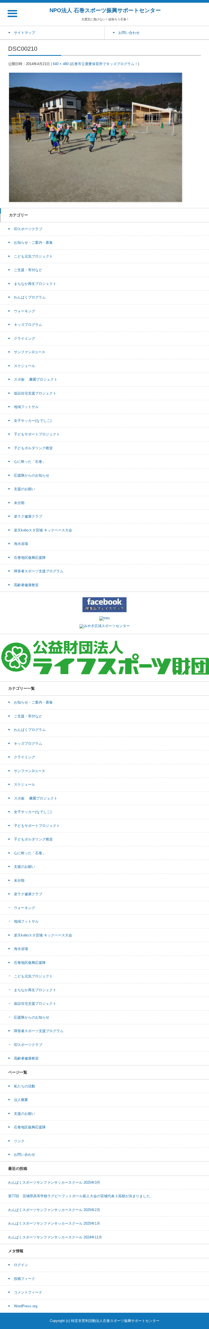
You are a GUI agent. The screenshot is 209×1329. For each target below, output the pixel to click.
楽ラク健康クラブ (28, 516)
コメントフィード (28, 1292)
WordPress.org (25, 1306)
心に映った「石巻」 (30, 462)
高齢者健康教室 (26, 585)
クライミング (24, 338)
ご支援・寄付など (28, 270)
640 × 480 (61, 64)
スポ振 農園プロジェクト (35, 379)
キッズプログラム (28, 325)
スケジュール (24, 366)
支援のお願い (24, 489)
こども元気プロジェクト (33, 256)
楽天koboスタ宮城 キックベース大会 (43, 530)
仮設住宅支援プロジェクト (35, 393)
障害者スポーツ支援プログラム (38, 571)
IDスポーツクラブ (28, 229)
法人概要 (21, 1100)
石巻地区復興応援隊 (30, 558)
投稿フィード (24, 1279)
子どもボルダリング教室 (33, 448)
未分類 (19, 503)
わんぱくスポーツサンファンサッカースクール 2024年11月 (55, 1237)
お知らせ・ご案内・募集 (33, 242)
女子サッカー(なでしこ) (32, 421)
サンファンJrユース (29, 352)
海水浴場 (21, 544)
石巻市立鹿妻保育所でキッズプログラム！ (104, 64)
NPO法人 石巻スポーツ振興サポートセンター (105, 10)
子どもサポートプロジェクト (37, 434)
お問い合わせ (24, 1155)
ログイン (21, 1265)
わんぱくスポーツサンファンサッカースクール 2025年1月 (54, 1223)
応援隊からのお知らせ (31, 475)
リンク (19, 1141)
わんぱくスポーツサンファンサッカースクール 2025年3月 (54, 1182)
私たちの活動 (24, 1086)
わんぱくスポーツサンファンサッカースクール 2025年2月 (54, 1210)
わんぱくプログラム (30, 297)
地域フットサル (26, 407)
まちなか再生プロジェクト (35, 284)
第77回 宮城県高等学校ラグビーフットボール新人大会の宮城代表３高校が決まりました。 (80, 1196)
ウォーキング (24, 311)
